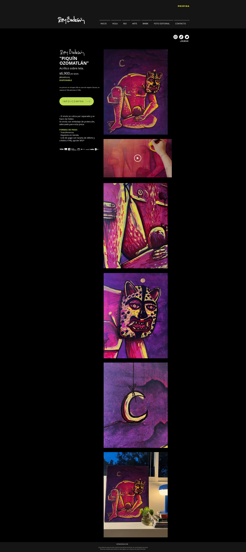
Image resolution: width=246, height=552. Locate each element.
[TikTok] (181, 37)
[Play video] (137, 158)
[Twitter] (187, 37)
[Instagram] (175, 37)
